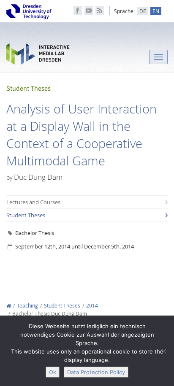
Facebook (77, 10)
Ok (52, 372)
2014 (92, 305)
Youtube (88, 10)
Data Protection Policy (96, 372)
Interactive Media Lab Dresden (38, 55)
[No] (163, 351)
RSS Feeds (99, 10)
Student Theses (25, 215)
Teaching (27, 305)
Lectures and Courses (33, 202)
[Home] (8, 305)
